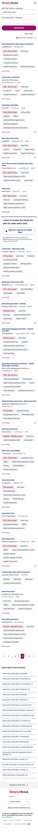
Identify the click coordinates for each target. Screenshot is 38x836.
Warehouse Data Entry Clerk (13, 282)
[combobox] (19, 12)
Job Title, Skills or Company (12, 8)
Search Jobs (19, 28)
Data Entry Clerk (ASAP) (11, 451)
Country (11, 796)
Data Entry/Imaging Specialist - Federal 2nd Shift (17, 330)
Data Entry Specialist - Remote (14, 304)
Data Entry (6, 189)
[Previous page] (4, 656)
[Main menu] (35, 3)
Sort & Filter (29, 34)
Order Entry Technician (11, 77)
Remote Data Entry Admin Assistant (16, 572)
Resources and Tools (17, 785)
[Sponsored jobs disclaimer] (35, 38)
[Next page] (33, 656)
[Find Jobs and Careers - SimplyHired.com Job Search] (10, 3)
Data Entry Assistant (10, 429)
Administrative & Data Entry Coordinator (17, 44)
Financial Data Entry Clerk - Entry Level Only (19, 401)
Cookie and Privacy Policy (10, 241)
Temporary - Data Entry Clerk (13, 249)
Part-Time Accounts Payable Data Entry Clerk (17, 165)
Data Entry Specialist (10, 105)
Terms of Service (16, 239)
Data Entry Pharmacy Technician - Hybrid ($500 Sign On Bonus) (18, 365)
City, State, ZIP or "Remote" (12, 18)
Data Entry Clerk (8, 480)
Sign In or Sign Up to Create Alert (20, 231)
